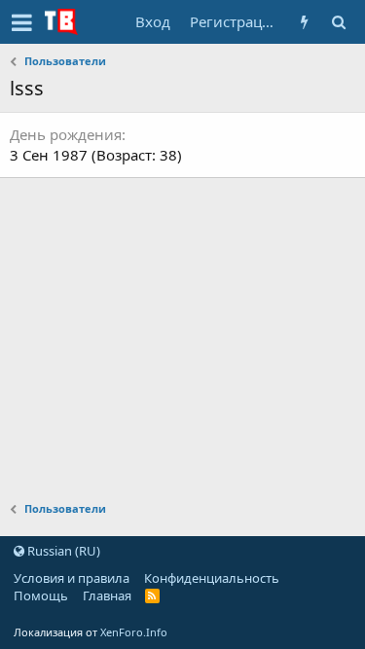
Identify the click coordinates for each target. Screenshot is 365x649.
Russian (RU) (62, 550)
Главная (107, 595)
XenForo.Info (133, 632)
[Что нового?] (304, 22)
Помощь (41, 595)
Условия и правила (71, 578)
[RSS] (152, 595)
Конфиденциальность (211, 578)
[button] (22, 22)
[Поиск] (338, 22)
